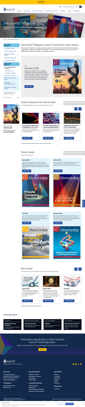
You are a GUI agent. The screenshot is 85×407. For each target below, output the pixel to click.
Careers (56, 381)
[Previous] (75, 108)
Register (42, 349)
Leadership (57, 376)
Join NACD (56, 389)
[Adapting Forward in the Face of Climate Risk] (72, 118)
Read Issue (29, 86)
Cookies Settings (60, 403)
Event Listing (32, 378)
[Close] (83, 404)
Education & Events (30, 323)
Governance (57, 378)
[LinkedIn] (73, 364)
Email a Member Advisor (9, 385)
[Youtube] (75, 364)
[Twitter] (78, 364)
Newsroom (57, 383)
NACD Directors (35, 376)
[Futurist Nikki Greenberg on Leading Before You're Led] (30, 118)
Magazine (9, 379)
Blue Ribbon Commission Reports (9, 83)
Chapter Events (32, 379)
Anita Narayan (7, 127)
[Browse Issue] (30, 281)
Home (4, 39)
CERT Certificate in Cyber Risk (36, 389)
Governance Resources (9, 374)
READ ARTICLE (27, 138)
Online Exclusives (9, 70)
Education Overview (34, 374)
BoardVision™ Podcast (10, 75)
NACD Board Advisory (37, 391)
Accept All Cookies (69, 403)
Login (60, 6)
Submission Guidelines (10, 73)
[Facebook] (81, 364)
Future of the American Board (10, 378)
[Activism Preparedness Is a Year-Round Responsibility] (51, 118)
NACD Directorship (10, 324)
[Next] (80, 108)
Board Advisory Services (72, 323)
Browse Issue (27, 300)
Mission (56, 374)
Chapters (47, 323)
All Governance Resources (13, 39)
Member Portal (7, 387)
